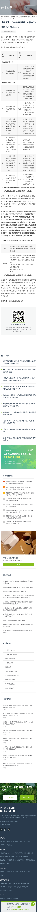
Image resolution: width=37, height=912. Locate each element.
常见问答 (15, 871)
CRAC (28, 871)
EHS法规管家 (25, 883)
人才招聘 (2, 845)
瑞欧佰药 (9, 898)
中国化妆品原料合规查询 (21, 887)
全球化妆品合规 (10, 658)
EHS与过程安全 (10, 684)
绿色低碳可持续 (10, 679)
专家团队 (9, 841)
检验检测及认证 (10, 688)
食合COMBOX (4, 890)
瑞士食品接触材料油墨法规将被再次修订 (15, 591)
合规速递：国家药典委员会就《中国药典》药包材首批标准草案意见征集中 (18, 603)
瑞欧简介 (2, 841)
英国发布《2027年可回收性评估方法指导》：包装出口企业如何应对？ (19, 522)
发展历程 (15, 841)
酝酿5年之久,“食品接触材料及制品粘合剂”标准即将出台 (19, 439)
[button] (34, 467)
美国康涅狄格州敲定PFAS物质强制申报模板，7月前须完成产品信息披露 (19, 517)
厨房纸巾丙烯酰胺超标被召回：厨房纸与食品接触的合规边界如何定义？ (18, 706)
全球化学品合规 (10, 650)
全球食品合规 (9, 663)
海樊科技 (2, 898)
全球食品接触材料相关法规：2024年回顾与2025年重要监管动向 (18, 625)
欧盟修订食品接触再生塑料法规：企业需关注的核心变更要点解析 (18, 615)
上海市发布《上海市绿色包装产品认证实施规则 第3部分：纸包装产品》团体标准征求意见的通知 (18, 596)
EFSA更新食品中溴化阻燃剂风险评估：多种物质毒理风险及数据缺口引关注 (18, 714)
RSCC (11, 890)
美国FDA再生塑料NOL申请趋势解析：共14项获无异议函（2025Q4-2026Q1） (20, 494)
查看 (18, 564)
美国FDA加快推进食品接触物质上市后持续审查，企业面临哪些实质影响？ (19, 482)
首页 (2, 16)
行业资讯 (7, 16)
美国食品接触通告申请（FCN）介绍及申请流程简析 (18, 587)
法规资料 (9, 871)
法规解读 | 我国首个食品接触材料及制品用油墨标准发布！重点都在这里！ (19, 396)
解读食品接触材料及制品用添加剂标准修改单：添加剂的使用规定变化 (19, 405)
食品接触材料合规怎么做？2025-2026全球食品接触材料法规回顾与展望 (17, 609)
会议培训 (22, 871)
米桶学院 (2, 875)
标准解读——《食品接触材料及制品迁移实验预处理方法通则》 (19, 413)
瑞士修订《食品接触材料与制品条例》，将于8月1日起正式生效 (19, 505)
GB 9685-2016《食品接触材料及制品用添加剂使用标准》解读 (19, 371)
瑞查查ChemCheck (14, 883)
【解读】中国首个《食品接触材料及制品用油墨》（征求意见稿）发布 (18, 422)
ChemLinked (3, 883)
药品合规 (8, 667)
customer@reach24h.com (20, 909)
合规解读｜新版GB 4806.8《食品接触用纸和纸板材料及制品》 (18, 582)
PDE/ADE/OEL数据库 (6, 887)
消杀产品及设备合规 (11, 671)
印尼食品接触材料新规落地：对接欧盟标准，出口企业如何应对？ (19, 499)
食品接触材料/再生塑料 (12, 675)
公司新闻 (28, 841)
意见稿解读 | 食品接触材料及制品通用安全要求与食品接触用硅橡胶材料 (19, 362)
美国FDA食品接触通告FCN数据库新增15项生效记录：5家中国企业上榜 (19, 511)
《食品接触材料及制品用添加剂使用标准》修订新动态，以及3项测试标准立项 (19, 379)
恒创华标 (15, 898)
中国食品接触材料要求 (8, 31)
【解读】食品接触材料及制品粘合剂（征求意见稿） (19, 430)
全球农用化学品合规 (11, 654)
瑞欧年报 (22, 841)
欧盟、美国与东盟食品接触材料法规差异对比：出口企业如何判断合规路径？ (18, 488)
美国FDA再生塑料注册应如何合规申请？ (15, 620)
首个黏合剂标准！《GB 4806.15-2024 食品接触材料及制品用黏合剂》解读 (19, 388)
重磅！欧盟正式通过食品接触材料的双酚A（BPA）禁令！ (18, 631)
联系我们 (9, 845)
